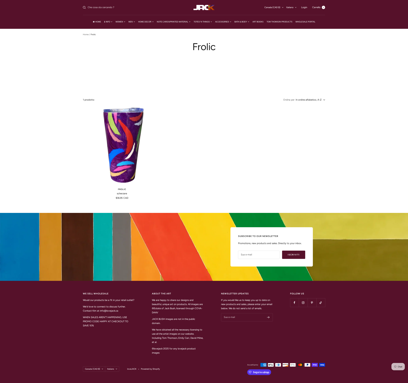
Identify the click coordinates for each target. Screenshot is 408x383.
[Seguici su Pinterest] (312, 302)
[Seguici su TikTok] (320, 302)
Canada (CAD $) (272, 7)
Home (86, 34)
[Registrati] (268, 317)
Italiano (289, 7)
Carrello (318, 7)
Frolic (122, 189)
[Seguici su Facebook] (294, 302)
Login (304, 7)
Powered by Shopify (150, 369)
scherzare (122, 193)
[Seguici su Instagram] (303, 302)
